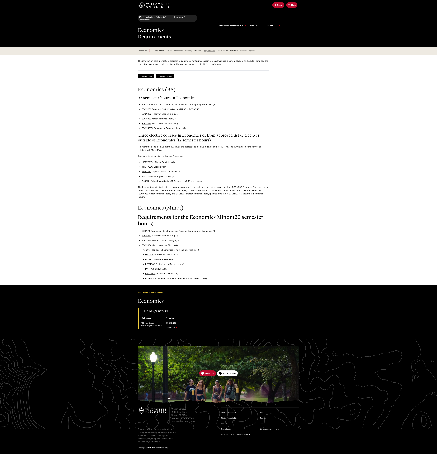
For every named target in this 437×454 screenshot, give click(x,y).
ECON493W (147, 128)
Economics (178, 17)
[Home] (140, 17)
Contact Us (209, 373)
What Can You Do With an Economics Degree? (236, 50)
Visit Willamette (229, 373)
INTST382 (146, 171)
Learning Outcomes (193, 50)
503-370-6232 (171, 323)
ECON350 (194, 109)
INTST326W (147, 166)
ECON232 (146, 113)
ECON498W (155, 149)
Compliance (226, 429)
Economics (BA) (146, 76)
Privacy (224, 423)
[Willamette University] (154, 5)
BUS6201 (146, 180)
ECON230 (146, 109)
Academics (149, 17)
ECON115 (146, 104)
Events (263, 418)
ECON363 (146, 118)
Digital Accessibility (229, 418)
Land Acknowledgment (269, 429)
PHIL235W (147, 176)
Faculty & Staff (158, 50)
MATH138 (181, 109)
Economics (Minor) (165, 76)
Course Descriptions (175, 50)
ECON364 (146, 123)
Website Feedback (228, 412)
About (262, 412)
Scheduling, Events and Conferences (235, 434)
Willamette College (163, 17)
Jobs (262, 423)
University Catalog (212, 64)
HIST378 (146, 162)
